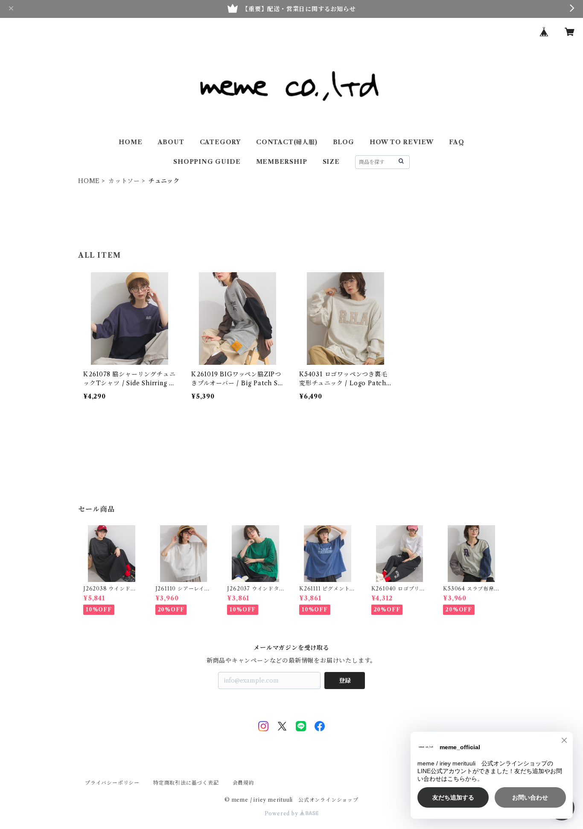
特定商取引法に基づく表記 (186, 783)
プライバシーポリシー (112, 783)
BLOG (343, 142)
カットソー (124, 181)
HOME (130, 142)
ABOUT (171, 142)
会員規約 (243, 783)
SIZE (331, 162)
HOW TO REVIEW (402, 142)
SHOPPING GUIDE (206, 162)
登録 (345, 680)
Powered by (282, 813)
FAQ (456, 142)
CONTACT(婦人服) (287, 142)
